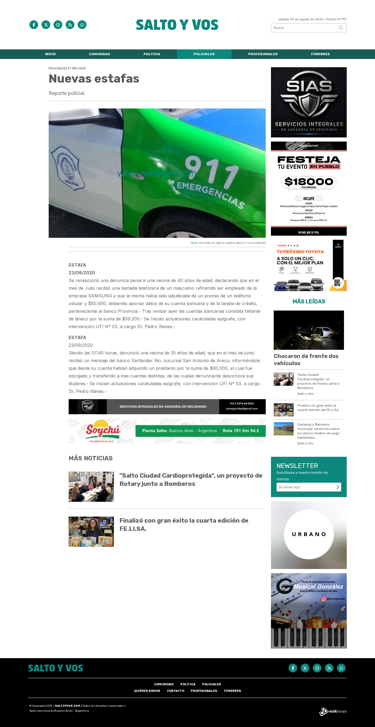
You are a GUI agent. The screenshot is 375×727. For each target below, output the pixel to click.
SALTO (220, 243)
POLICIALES (207, 243)
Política (152, 54)
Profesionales (263, 54)
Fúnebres (320, 54)
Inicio (50, 54)
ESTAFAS (260, 243)
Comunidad (99, 54)
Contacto (175, 691)
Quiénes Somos (147, 691)
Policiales (204, 54)
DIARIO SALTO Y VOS (239, 243)
